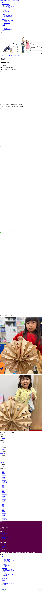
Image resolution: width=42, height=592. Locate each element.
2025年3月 (4, 491)
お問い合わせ (4, 589)
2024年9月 (4, 496)
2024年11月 (4, 494)
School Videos (7, 9)
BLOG (3, 580)
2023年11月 (4, 509)
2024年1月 (4, 506)
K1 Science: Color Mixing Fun (6, 457)
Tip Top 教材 (7, 7)
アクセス (4, 590)
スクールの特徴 (7, 5)
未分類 (3, 438)
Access (3, 579)
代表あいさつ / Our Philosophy (10, 15)
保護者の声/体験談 (6, 537)
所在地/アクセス (5, 540)
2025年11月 (4, 482)
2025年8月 (4, 486)
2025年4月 (4, 490)
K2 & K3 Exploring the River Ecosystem (8, 445)
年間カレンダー (7, 21)
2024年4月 (4, 502)
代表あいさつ (4, 534)
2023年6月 (4, 515)
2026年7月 (4, 472)
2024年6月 (4, 500)
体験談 (5, 12)
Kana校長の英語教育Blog (9, 29)
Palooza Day (2, 453)
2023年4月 (4, 518)
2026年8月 (4, 471)
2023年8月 (4, 513)
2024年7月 (4, 499)
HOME (3, 586)
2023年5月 (4, 516)
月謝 (5, 10)
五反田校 (4, 547)
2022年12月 (4, 519)
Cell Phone (2, 466)
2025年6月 (4, 489)
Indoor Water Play (3, 449)
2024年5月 (4, 501)
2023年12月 (4, 508)
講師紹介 (4, 538)
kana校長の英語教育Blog (9, 16)
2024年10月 (4, 495)
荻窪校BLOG (6, 28)
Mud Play (2, 462)
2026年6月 (4, 473)
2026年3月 (4, 477)
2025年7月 (4, 487)
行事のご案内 (7, 23)
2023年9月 (4, 511)
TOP (3, 556)
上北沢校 (4, 546)
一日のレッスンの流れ (8, 20)
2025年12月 (4, 481)
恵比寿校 (4, 544)
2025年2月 (4, 492)
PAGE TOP (40, 573)
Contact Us (4, 578)
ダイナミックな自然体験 (9, 6)
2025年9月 (4, 485)
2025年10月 (4, 483)
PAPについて (4, 588)
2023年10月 (4, 510)
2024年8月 (4, 497)
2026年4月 (4, 476)
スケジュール (4, 573)
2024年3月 (4, 504)
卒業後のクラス (7, 11)
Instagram (4, 584)
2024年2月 (4, 505)
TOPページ (4, 533)
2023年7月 (4, 514)
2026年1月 (4, 480)
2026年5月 (4, 475)
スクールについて (5, 558)
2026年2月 (4, 478)
